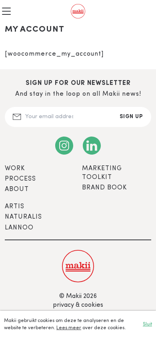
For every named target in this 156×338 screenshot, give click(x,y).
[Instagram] (64, 146)
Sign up (131, 116)
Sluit (147, 324)
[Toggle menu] (6, 11)
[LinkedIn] (92, 146)
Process (20, 179)
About (17, 189)
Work (15, 168)
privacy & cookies (78, 305)
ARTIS (14, 206)
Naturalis (23, 217)
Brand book (104, 188)
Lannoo (19, 228)
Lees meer (68, 328)
